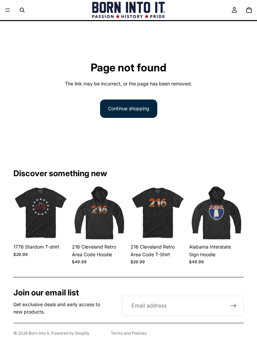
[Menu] (7, 10)
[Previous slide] (20, 213)
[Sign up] (234, 306)
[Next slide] (60, 213)
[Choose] (58, 230)
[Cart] (249, 10)
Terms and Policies (129, 333)
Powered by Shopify (70, 333)
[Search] (22, 10)
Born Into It (39, 333)
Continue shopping (128, 108)
